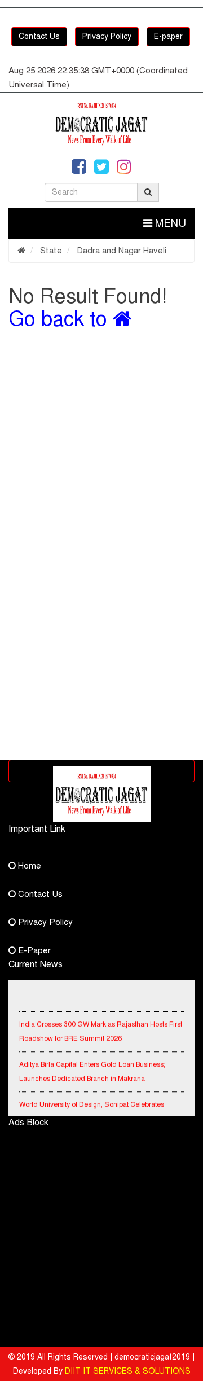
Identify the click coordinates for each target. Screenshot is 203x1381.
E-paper (168, 36)
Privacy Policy (106, 36)
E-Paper (33, 950)
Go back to (60, 318)
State (50, 250)
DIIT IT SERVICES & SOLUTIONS (128, 1371)
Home (28, 866)
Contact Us (39, 36)
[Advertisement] (101, 454)
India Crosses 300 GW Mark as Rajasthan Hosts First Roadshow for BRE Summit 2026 (100, 1030)
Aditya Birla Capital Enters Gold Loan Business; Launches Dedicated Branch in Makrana (92, 1070)
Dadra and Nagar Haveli (120, 250)
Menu (169, 223)
